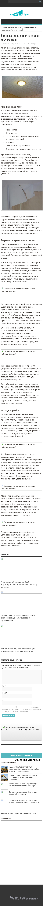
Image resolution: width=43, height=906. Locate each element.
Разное (14, 28)
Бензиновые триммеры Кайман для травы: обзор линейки (23, 793)
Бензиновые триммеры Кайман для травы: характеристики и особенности (24, 801)
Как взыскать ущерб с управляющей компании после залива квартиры (18, 649)
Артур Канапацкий (16, 44)
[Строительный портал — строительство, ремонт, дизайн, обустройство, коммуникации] (21, 14)
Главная (6, 28)
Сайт (3, 700)
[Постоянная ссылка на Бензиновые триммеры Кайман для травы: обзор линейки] (4, 797)
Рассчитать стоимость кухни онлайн (20, 729)
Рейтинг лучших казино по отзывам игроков (18, 813)
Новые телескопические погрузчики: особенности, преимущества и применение (18, 618)
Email (4, 693)
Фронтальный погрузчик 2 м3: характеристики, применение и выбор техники (19, 584)
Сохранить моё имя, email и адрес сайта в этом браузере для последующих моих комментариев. (21, 709)
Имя (3, 686)
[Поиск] (40, 1)
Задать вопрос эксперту (21, 755)
